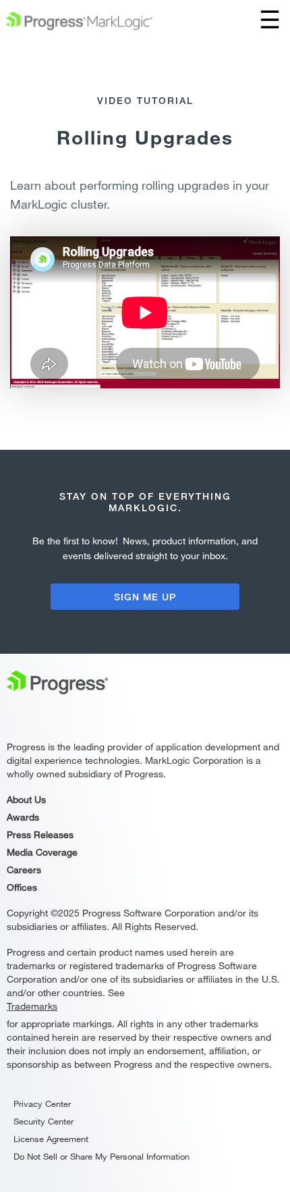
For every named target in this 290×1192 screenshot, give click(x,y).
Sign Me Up (145, 596)
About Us (26, 799)
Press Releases (40, 834)
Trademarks (32, 1006)
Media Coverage (42, 852)
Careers (24, 869)
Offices (22, 887)
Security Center (43, 1121)
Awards (23, 817)
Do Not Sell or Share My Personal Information (101, 1156)
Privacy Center (42, 1103)
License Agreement (50, 1138)
